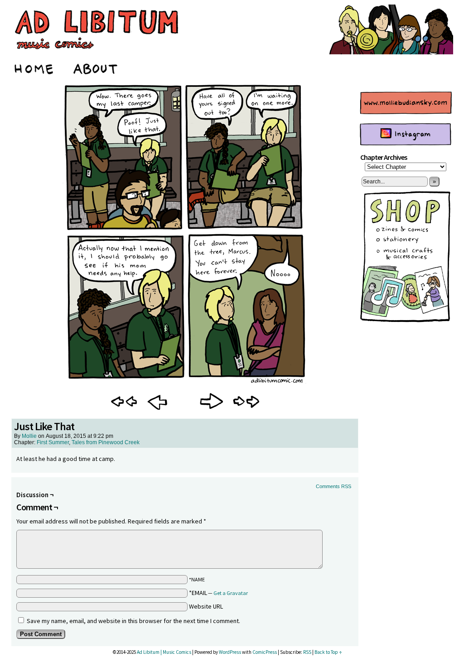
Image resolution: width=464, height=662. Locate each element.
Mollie (29, 436)
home (34, 67)
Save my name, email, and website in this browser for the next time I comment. (133, 621)
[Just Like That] (185, 383)
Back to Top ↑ (328, 652)
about (96, 67)
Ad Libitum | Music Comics (164, 652)
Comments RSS (333, 486)
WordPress (230, 652)
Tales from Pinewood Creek (106, 442)
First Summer (53, 442)
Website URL (206, 606)
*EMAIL (218, 593)
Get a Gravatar (230, 593)
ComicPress (264, 652)
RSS (307, 652)
